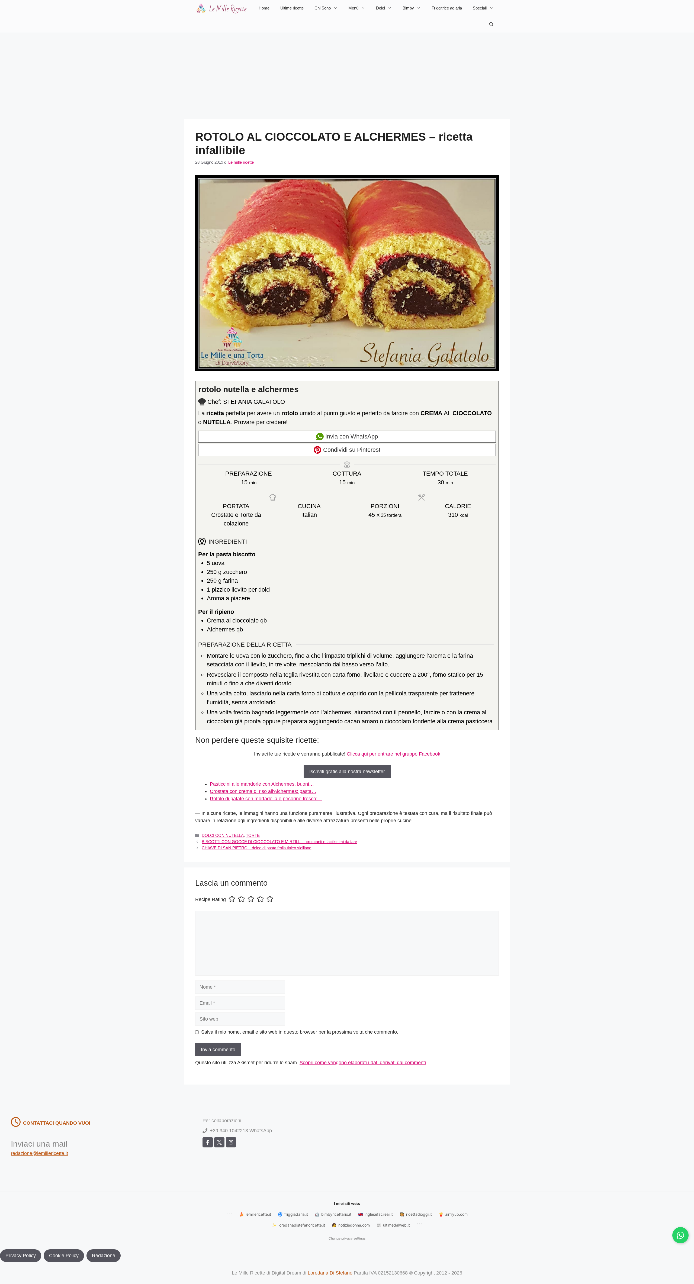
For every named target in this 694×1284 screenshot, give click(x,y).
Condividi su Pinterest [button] (351, 449)
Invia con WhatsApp (351, 436)
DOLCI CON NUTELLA (223, 835)
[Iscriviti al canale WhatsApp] (680, 1235)
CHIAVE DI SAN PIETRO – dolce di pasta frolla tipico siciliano (256, 848)
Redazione (103, 1255)
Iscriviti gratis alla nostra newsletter (347, 771)
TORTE (253, 835)
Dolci (380, 8)
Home (264, 8)
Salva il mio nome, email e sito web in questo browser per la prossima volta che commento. (299, 1032)
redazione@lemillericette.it (39, 1153)
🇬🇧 (375, 1214)
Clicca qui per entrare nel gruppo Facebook (393, 754)
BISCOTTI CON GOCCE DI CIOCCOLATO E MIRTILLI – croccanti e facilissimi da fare (279, 841)
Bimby (408, 8)
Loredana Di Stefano (330, 1273)
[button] (491, 24)
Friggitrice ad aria (447, 8)
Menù (353, 8)
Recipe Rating (210, 899)
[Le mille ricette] (222, 8)
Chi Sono (322, 8)
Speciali (480, 8)
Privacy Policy (20, 1255)
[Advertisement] (347, 73)
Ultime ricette (292, 8)
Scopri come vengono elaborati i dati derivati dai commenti (363, 1062)
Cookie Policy (64, 1255)
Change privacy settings (347, 1238)
